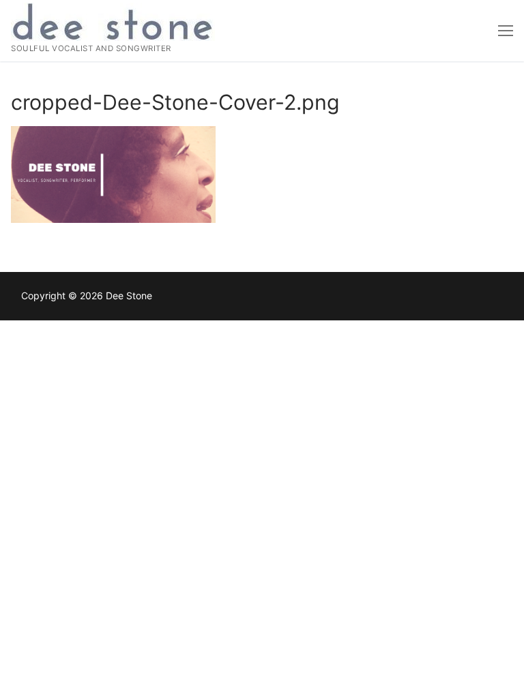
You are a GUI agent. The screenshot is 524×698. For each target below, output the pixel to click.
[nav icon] (505, 30)
